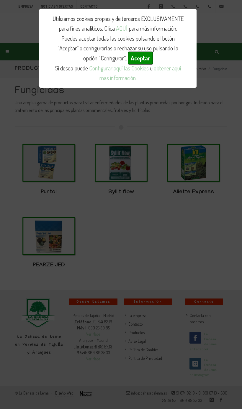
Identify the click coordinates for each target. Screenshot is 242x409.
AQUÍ (121, 28)
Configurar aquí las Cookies (119, 68)
